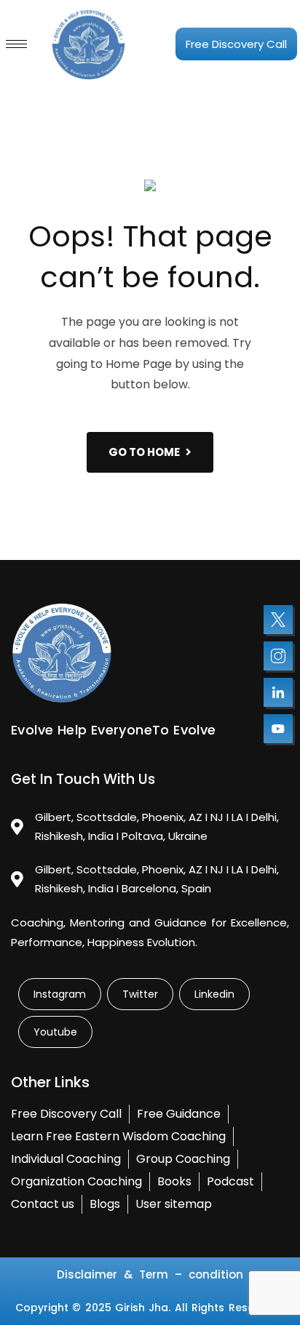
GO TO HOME (144, 452)
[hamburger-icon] (16, 44)
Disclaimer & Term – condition (150, 1274)
